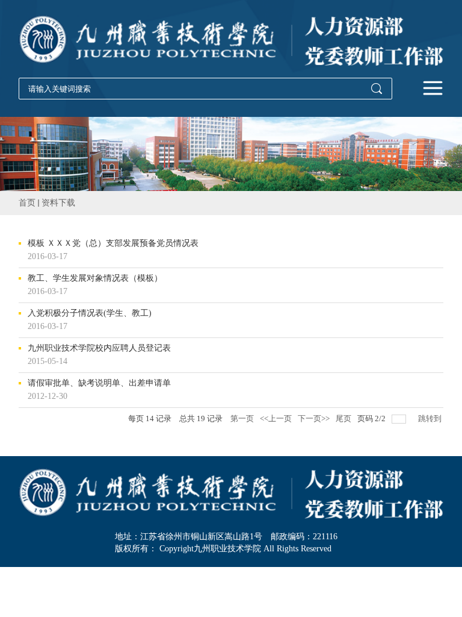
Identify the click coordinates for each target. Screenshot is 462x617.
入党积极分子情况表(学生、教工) (90, 313)
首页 (27, 202)
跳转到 (430, 418)
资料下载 (58, 202)
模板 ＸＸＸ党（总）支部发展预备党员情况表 (113, 243)
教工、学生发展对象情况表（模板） (95, 278)
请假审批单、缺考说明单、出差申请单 (99, 383)
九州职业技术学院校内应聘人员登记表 (99, 348)
